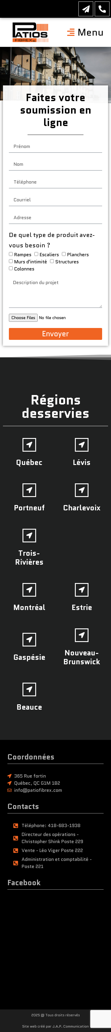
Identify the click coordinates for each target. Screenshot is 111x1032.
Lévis (82, 462)
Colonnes (24, 268)
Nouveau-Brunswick (81, 657)
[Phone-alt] (102, 8)
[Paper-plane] (85, 8)
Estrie (82, 607)
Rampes (22, 254)
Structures (67, 261)
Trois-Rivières (29, 557)
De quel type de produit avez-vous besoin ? (52, 240)
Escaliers (49, 254)
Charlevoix (81, 507)
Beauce (29, 707)
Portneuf (29, 507)
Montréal (29, 607)
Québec (29, 462)
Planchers (78, 254)
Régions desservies (55, 406)
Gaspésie (29, 657)
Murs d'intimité (30, 261)
